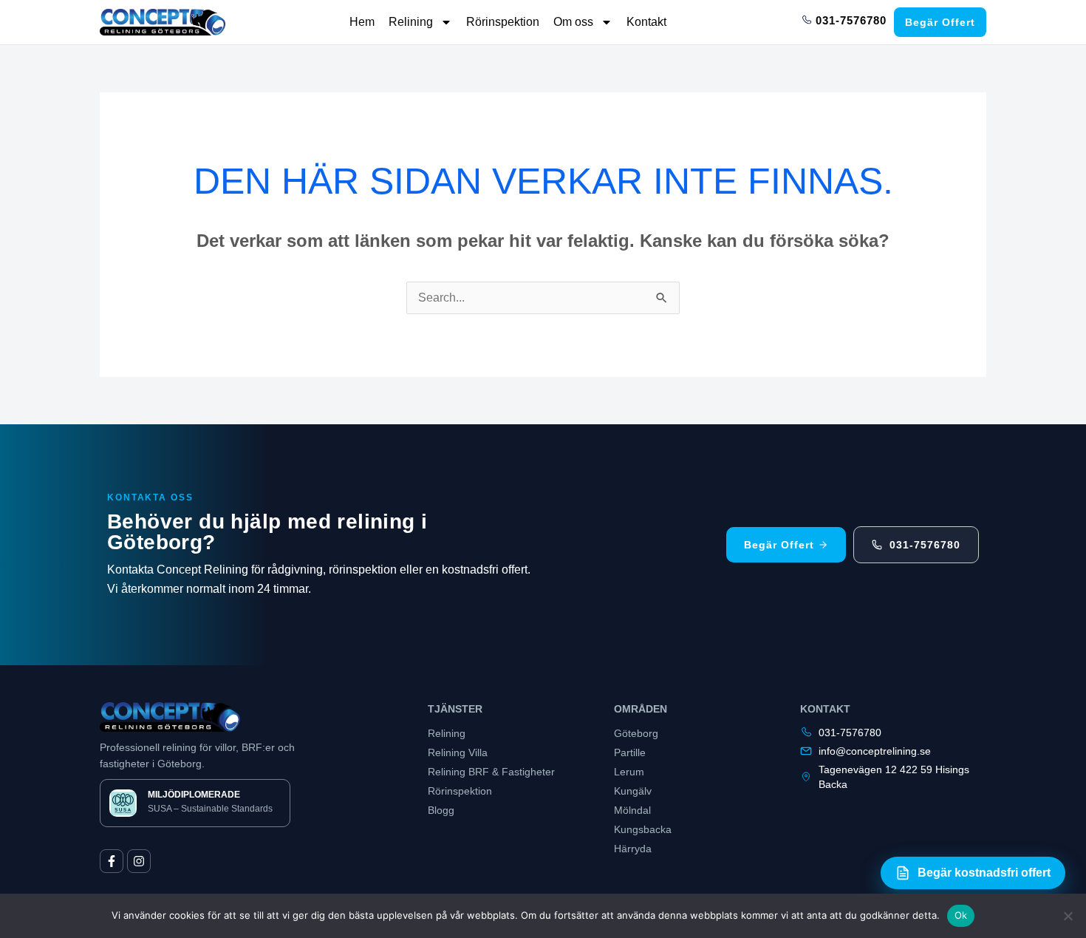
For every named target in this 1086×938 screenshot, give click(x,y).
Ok (961, 915)
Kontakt (646, 22)
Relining (411, 22)
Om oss (573, 22)
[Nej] (1067, 915)
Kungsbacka (643, 829)
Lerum (629, 772)
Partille (630, 752)
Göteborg (636, 733)
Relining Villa (458, 752)
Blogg (441, 810)
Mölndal (632, 810)
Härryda (633, 848)
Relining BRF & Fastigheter (491, 772)
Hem (362, 22)
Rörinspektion (502, 22)
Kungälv (633, 791)
